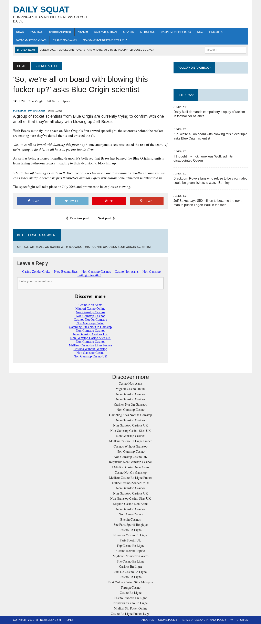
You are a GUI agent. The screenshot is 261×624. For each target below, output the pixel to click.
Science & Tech (105, 31)
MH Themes (66, 619)
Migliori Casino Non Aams (130, 503)
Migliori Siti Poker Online (130, 608)
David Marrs (36, 110)
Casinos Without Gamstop (130, 446)
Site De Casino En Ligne (130, 571)
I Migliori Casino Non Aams (130, 467)
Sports (128, 31)
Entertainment (60, 31)
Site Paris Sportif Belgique (131, 524)
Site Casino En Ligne (130, 561)
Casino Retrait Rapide (130, 550)
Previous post (79, 218)
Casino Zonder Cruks (176, 32)
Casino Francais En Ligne (130, 598)
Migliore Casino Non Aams (130, 556)
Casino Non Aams (65, 40)
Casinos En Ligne (130, 566)
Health (83, 31)
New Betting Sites (209, 32)
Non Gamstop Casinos (31, 40)
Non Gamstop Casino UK (130, 456)
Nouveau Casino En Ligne (130, 535)
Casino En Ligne (131, 530)
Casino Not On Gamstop (131, 472)
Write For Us (239, 619)
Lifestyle (147, 31)
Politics (36, 31)
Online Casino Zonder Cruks (130, 483)
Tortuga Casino (130, 587)
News (20, 31)
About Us (148, 619)
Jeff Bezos (53, 101)
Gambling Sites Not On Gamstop (130, 415)
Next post (104, 218)
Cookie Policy (167, 619)
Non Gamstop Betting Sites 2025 (105, 40)
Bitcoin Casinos (130, 519)
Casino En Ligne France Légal (130, 613)
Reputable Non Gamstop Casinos (130, 462)
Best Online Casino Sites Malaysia (130, 582)
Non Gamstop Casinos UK (130, 425)
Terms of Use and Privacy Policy (203, 619)
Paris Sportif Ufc (130, 540)
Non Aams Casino (131, 514)
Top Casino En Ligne (130, 545)
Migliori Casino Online (130, 388)
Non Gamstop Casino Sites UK (130, 430)
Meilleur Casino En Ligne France (130, 441)
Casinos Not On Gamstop (130, 404)
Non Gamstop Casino (131, 409)
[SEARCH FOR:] (225, 49)
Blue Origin (36, 101)
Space (66, 101)
